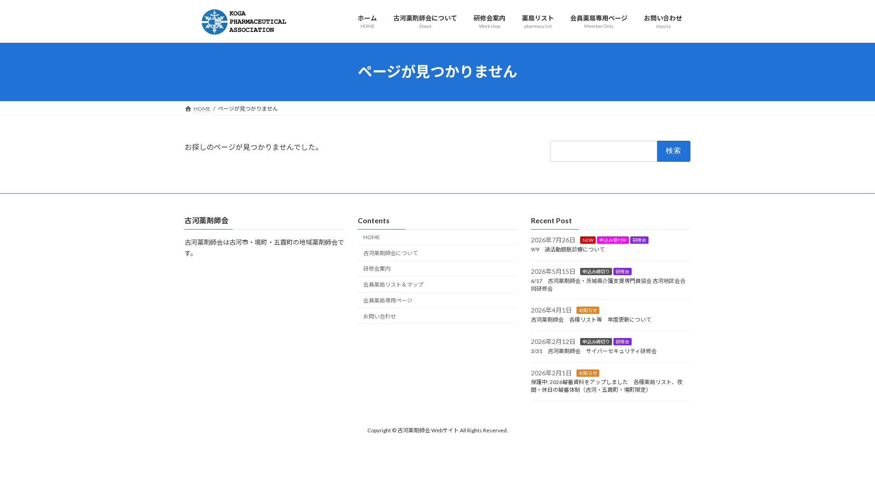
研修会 (639, 240)
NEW (587, 240)
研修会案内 (377, 268)
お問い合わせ (379, 316)
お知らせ (588, 310)
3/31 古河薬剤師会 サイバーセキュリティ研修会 (594, 351)
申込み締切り (596, 271)
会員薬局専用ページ (387, 300)
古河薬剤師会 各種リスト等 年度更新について (591, 319)
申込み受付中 (613, 240)
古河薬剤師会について (390, 252)
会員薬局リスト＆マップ (393, 284)
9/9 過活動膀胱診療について (568, 249)
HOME (371, 237)
